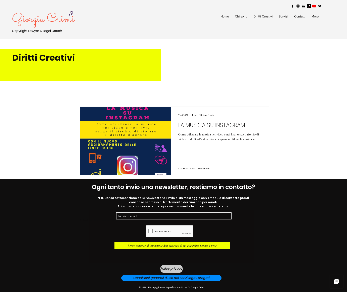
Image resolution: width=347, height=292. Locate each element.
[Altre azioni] (260, 115)
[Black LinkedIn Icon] (303, 6)
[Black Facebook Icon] (293, 6)
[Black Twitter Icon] (320, 6)
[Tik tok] (309, 6)
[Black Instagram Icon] (298, 6)
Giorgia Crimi (43, 19)
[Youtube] (314, 6)
